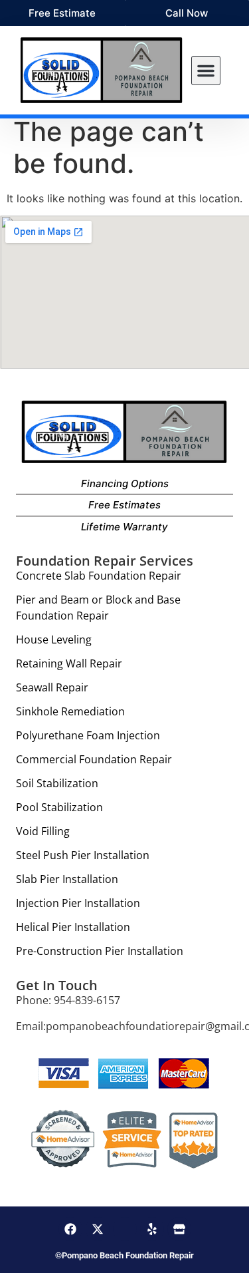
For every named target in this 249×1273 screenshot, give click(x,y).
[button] (205, 70)
